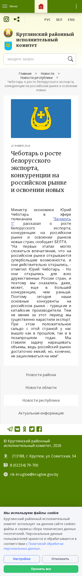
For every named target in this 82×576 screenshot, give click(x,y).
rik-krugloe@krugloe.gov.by (34, 474)
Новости (47, 73)
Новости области (41, 387)
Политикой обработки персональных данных (33, 546)
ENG (71, 19)
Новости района (41, 374)
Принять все (41, 569)
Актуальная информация (41, 413)
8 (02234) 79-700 (24, 465)
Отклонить (60, 559)
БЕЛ (59, 19)
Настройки (22, 559)
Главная (25, 73)
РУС (47, 19)
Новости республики (36, 77)
